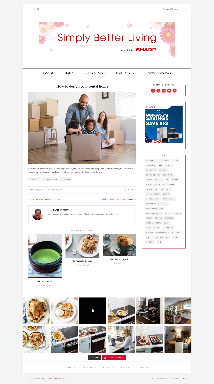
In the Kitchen (94, 72)
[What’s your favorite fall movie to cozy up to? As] (92, 310)
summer (149, 232)
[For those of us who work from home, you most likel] (121, 339)
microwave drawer (154, 208)
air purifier (151, 161)
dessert (158, 180)
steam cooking (153, 228)
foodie (157, 184)
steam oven (168, 228)
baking (176, 161)
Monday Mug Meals (119, 259)
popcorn (177, 213)
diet (167, 180)
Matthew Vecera (54, 190)
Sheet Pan (169, 218)
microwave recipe (154, 213)
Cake (160, 165)
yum (159, 242)
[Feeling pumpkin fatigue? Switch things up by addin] (36, 339)
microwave (163, 204)
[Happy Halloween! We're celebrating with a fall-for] (64, 339)
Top (183, 378)
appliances (164, 161)
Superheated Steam (164, 232)
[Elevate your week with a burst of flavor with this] (121, 310)
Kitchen (166, 194)
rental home (66, 179)
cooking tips (169, 175)
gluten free (168, 184)
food (148, 184)
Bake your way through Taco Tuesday (45, 199)
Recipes (48, 72)
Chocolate (151, 170)
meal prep (150, 204)
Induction (165, 189)
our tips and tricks (78, 172)
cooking (163, 170)
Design (69, 72)
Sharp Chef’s (125, 72)
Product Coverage (158, 72)
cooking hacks (153, 175)
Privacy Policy (47, 378)
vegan (175, 237)
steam (166, 223)
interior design (50, 179)
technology (157, 237)
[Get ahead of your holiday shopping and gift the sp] (178, 339)
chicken (169, 165)
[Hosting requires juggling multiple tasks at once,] (149, 310)
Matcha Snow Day (45, 281)
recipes (158, 218)
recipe (149, 218)
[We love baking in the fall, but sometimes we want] (149, 339)
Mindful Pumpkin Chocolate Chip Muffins (118, 199)
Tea (147, 237)
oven (167, 213)
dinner (175, 180)
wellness (150, 242)
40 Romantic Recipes (82, 260)
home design (35, 179)
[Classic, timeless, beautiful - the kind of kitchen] (178, 310)
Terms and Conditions (62, 378)
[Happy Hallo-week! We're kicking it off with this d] (92, 339)
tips (168, 237)
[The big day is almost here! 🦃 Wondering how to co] (36, 310)
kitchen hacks (169, 199)
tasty (178, 232)
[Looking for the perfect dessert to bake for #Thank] (64, 310)
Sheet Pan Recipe (153, 223)
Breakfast (150, 165)
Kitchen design (153, 199)
